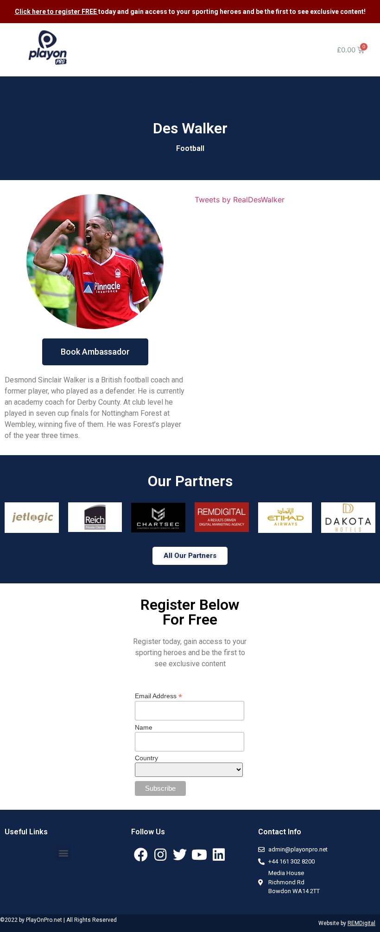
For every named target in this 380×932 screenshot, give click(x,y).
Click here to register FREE (56, 11)
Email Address (158, 696)
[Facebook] (141, 854)
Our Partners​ (190, 481)
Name (143, 727)
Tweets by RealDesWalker (240, 199)
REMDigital (361, 923)
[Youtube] (199, 854)
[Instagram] (160, 854)
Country (146, 758)
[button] (190, 82)
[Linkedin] (218, 854)
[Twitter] (180, 854)
